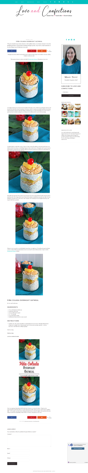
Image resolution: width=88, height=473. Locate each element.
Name (8, 448)
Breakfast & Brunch (29, 421)
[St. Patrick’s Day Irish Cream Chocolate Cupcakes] (64, 124)
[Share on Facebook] (11, 51)
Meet (71, 77)
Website (9, 458)
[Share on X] (22, 51)
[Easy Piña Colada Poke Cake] (64, 116)
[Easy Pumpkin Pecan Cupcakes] (64, 109)
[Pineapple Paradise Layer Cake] (78, 116)
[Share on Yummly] (42, 51)
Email (8, 453)
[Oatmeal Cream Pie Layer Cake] (78, 109)
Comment (9, 434)
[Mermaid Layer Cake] (71, 116)
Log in (53, 471)
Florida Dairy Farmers (33, 59)
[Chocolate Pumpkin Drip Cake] (78, 124)
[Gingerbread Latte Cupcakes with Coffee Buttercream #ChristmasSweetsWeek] (71, 124)
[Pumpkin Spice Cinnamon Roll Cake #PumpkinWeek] (71, 109)
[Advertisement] (44, 29)
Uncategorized (36, 421)
